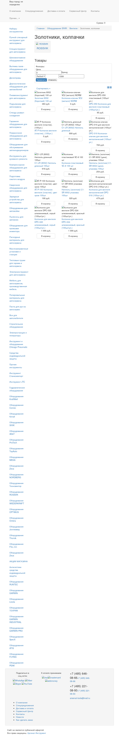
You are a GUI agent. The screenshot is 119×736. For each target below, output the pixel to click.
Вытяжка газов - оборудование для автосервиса (18, 69)
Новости (20, 716)
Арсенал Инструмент (36, 733)
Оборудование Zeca (16, 467)
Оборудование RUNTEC (16, 583)
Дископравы (15, 77)
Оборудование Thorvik (16, 537)
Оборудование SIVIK (16, 424)
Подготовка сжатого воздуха (17, 178)
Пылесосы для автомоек (16, 218)
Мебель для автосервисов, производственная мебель (18, 285)
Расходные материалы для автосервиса (16, 240)
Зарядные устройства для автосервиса (16, 199)
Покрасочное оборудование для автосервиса (18, 135)
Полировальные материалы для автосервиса (17, 297)
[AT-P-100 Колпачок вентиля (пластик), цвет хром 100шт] (46, 183)
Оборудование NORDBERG (16, 476)
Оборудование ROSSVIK (16, 493)
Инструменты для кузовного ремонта (18, 157)
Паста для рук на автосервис (17, 308)
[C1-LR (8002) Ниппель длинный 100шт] (46, 157)
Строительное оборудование (16, 325)
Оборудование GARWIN (16, 592)
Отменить (52, 80)
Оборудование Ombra (16, 519)
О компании (15, 10)
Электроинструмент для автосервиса (18, 273)
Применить (41, 80)
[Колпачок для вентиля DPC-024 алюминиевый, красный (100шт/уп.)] (73, 212)
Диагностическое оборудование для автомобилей (18, 86)
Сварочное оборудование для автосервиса (18, 187)
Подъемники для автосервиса (17, 105)
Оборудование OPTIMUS (16, 510)
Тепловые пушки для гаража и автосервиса (17, 263)
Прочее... (13, 18)
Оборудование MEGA (16, 458)
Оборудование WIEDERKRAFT (16, 502)
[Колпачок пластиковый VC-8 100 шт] (73, 157)
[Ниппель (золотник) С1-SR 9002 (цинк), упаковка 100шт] (100, 157)
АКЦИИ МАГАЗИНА (18, 561)
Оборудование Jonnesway (16, 528)
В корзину (46, 109)
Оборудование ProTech (16, 441)
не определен (16, 3)
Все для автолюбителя (16, 317)
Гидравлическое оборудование (17, 389)
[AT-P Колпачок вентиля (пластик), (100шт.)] (46, 124)
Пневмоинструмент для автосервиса (18, 96)
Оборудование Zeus (16, 554)
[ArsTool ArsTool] (17, 683)
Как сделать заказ (24, 719)
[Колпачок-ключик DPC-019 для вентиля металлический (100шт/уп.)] (100, 126)
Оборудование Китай (16, 415)
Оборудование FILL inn (16, 545)
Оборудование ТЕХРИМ (16, 609)
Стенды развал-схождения (17, 114)
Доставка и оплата (56, 10)
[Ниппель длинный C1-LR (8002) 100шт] (73, 123)
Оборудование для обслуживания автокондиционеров (18, 147)
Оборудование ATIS (16, 647)
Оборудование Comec (16, 406)
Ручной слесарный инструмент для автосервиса (18, 40)
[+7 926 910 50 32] (19, 680)
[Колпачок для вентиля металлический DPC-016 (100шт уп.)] (100, 183)
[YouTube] (27, 683)
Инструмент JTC (17, 381)
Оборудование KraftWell (16, 398)
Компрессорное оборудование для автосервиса (18, 167)
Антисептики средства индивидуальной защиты (17, 571)
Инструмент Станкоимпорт (16, 374)
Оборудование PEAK (16, 664)
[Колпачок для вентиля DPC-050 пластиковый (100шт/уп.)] (100, 96)
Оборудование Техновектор (16, 484)
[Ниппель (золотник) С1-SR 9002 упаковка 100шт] (73, 183)
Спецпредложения (34, 10)
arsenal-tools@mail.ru (80, 698)
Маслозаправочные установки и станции (18, 251)
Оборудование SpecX (16, 638)
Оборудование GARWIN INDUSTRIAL (16, 619)
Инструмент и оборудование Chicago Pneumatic (18, 344)
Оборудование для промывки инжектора (18, 228)
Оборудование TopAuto (16, 450)
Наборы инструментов (16, 30)
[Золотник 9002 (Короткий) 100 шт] (46, 94)
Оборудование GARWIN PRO (16, 629)
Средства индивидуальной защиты (17, 355)
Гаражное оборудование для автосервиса (18, 124)
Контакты (95, 10)
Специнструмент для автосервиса (17, 50)
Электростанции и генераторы (18, 334)
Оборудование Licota (16, 600)
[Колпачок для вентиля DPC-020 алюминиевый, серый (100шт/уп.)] (46, 212)
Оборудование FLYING (16, 655)
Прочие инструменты (15, 366)
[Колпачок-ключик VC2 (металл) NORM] (73, 94)
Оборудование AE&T (16, 432)
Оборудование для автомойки (18, 209)
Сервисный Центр (77, 10)
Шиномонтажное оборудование (17, 59)
